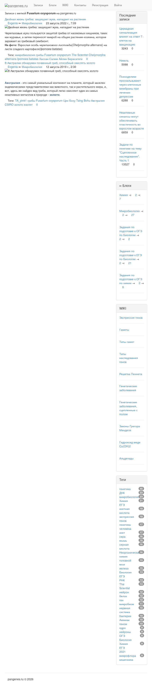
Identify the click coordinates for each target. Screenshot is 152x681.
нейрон (124, 592)
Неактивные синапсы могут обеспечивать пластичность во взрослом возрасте (131, 120)
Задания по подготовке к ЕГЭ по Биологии (130, 255)
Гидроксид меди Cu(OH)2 (129, 444)
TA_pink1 (21, 100)
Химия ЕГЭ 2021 (123, 648)
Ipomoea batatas (27, 59)
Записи (38, 5)
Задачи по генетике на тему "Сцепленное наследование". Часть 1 (130, 152)
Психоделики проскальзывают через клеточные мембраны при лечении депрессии (130, 86)
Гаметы (124, 330)
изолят (28, 104)
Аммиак (124, 620)
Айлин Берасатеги (71, 59)
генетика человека (125, 527)
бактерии (125, 616)
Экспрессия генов (130, 317)
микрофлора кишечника (127, 658)
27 (132, 215)
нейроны (125, 632)
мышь (123, 540)
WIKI (65, 5)
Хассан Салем (48, 59)
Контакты (80, 5)
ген (121, 600)
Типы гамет (126, 342)
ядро (122, 628)
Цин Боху (69, 100)
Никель (124, 60)
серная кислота (124, 546)
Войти (118, 5)
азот (122, 532)
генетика (125, 489)
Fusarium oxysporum (57, 55)
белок (123, 596)
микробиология (25, 55)
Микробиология (32, 23)
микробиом (126, 604)
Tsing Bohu (83, 100)
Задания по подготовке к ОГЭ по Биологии (130, 231)
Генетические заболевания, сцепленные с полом (128, 408)
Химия (123, 195)
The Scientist (80, 55)
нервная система (124, 610)
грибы (40, 55)
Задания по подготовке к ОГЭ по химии (130, 279)
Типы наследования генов (128, 358)
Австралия (98, 100)
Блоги (52, 5)
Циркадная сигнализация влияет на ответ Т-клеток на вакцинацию (131, 36)
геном (123, 624)
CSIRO (9, 104)
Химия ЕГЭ (123, 503)
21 (129, 263)
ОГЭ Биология (125, 638)
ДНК (122, 493)
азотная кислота (124, 511)
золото (18, 104)
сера (122, 536)
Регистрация (100, 5)
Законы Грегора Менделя (129, 428)
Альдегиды (126, 458)
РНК (122, 580)
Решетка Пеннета (130, 374)
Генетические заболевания (128, 388)
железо (124, 568)
